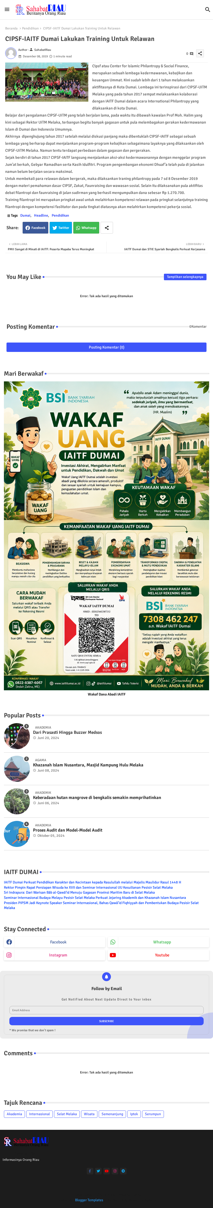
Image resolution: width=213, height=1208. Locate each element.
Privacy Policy (129, 1195)
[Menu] (7, 9)
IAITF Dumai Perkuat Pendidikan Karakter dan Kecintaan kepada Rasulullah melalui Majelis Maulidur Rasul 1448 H (92, 882)
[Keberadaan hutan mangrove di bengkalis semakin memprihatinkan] (17, 801)
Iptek (134, 1114)
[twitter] (98, 1171)
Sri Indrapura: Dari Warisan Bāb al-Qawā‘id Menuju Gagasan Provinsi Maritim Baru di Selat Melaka (79, 892)
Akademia (14, 1114)
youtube (162, 955)
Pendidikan (30, 28)
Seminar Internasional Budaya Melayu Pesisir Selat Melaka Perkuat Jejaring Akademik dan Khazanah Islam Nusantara (95, 897)
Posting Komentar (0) (106, 347)
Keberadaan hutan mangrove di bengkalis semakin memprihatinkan (97, 797)
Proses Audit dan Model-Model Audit (67, 830)
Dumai (25, 215)
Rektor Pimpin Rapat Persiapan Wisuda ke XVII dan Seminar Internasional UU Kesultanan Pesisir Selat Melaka (88, 887)
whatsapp (162, 942)
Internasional (39, 1114)
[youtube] (106, 1171)
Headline (41, 215)
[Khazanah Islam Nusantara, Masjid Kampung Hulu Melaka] (17, 769)
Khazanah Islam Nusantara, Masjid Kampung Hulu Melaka (88, 765)
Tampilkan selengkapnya (185, 277)
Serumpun (153, 1114)
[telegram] (123, 1171)
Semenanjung (112, 1114)
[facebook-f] (90, 1171)
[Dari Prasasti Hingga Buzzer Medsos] (17, 736)
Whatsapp (89, 228)
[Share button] (107, 228)
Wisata (89, 1114)
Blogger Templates (89, 1200)
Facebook (38, 228)
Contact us (106, 1195)
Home (77, 1195)
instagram (58, 955)
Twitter (63, 228)
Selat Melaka (67, 1114)
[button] (208, 9)
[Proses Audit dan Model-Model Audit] (17, 834)
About (90, 1195)
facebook (58, 942)
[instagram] (115, 1171)
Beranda (11, 28)
